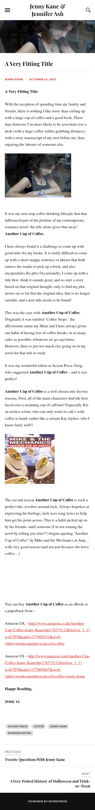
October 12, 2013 (42, 79)
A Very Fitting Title (29, 63)
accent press (18, 726)
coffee (39, 726)
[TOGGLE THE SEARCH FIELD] (87, 10)
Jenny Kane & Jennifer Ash (47, 9)
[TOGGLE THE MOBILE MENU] (7, 10)
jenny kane (58, 726)
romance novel (20, 732)
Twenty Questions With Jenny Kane (35, 759)
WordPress (58, 801)
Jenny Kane (14, 79)
